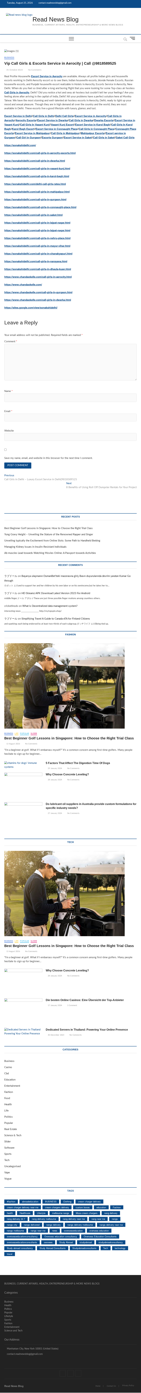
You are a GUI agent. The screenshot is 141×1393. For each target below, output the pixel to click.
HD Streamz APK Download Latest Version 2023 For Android (55, 593)
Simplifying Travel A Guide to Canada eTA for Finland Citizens (55, 618)
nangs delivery (53, 1224)
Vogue (8, 1178)
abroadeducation (30, 1201)
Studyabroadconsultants (84, 1248)
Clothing (67, 1201)
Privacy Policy (128, 1385)
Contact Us (111, 1386)
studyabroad (86, 1242)
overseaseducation (73, 1230)
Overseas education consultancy (60, 1236)
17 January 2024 (54, 1005)
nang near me (98, 1218)
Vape (7, 1172)
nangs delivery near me (111, 1224)
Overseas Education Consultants (100, 1236)
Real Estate (10, 1129)
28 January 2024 (54, 780)
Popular (24, 733)
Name (8, 391)
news (54, 1230)
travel (9, 1254)
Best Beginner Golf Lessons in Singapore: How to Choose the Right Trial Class (48, 528)
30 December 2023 (55, 1035)
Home (97, 1386)
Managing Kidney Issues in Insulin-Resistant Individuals (35, 547)
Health (8, 1104)
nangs (115, 1218)
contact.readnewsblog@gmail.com (55, 3)
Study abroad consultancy (20, 1248)
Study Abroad (66, 1242)
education (101, 1207)
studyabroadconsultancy (111, 1242)
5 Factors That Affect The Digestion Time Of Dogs (78, 763)
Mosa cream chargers (86, 1213)
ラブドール (10, 576)
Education (9, 1079)
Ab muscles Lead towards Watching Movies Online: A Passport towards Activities (50, 553)
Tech (6, 1160)
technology (120, 1248)
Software (9, 1148)
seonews (48, 1242)
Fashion (8, 1092)
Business (9, 57)
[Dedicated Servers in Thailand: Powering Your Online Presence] (23, 1032)
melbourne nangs (60, 1213)
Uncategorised (12, 1166)
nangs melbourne (15, 1230)
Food (7, 1098)
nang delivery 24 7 (16, 1218)
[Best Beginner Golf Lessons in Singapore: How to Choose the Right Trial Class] (70, 686)
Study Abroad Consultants (53, 1248)
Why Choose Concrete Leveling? (67, 774)
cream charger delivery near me (22, 1207)
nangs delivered (32, 1224)
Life (16, 733)
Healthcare (25, 1213)
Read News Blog (55, 19)
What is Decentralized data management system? (50, 606)
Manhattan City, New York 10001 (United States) (32, 1349)
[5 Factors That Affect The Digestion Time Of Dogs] (23, 765)
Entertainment (12, 1086)
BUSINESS (51, 1201)
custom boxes (83, 1207)
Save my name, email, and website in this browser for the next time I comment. (48, 458)
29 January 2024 (54, 768)
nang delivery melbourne (44, 1218)
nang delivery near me (74, 1218)
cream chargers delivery (57, 1207)
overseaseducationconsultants (22, 1242)
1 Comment (72, 1005)
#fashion (11, 1201)
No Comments (34, 70)
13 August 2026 (13, 744)
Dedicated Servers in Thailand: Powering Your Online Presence (87, 1029)
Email (8, 411)
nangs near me (38, 1230)
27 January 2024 (54, 813)
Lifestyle (41, 1213)
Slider (34, 733)
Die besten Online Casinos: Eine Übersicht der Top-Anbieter (85, 1000)
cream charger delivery (89, 1201)
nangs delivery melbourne (80, 1224)
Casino (8, 1067)
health (10, 1213)
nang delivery (110, 1213)
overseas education (99, 1230)
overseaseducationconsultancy (22, 1236)
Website (9, 430)
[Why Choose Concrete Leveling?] (23, 786)
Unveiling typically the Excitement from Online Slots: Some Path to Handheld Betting (52, 540)
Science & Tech (12, 1135)
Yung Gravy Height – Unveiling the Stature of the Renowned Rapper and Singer (48, 534)
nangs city (12, 1224)
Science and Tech (13, 1331)
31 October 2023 (14, 70)
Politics (8, 1117)
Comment (10, 341)
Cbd (6, 1073)
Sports (8, 1154)
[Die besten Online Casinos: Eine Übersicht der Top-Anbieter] (23, 1011)
